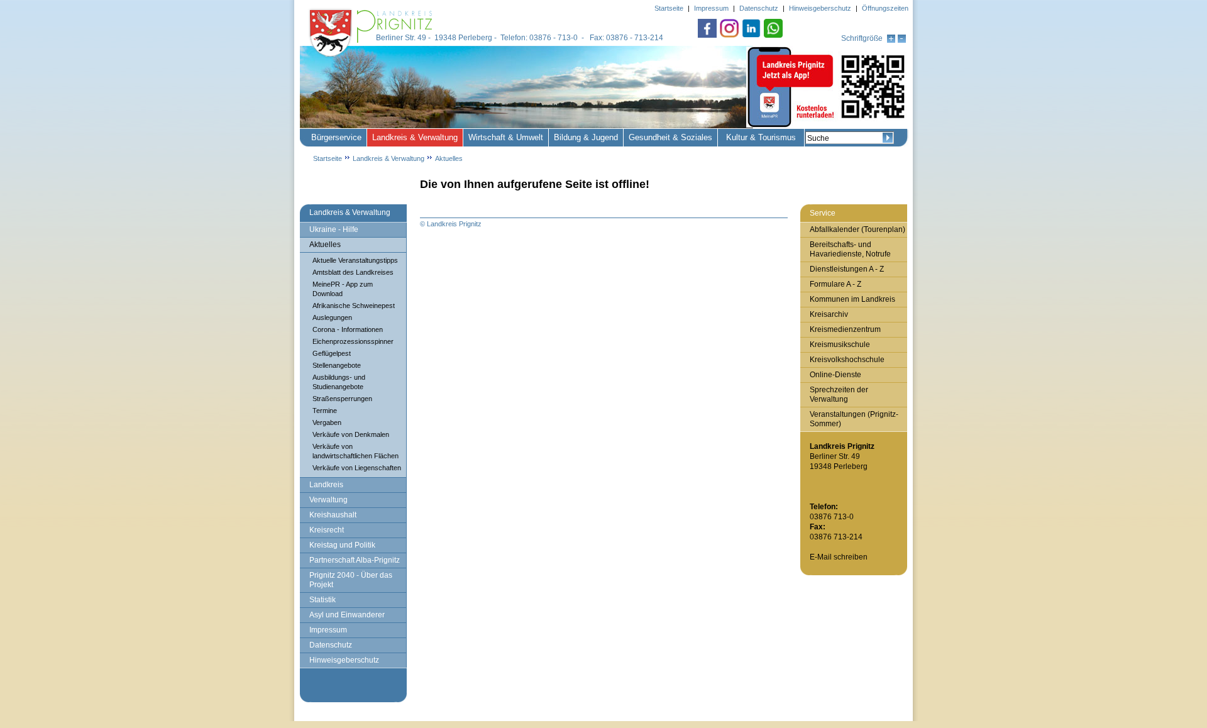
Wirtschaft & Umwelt (505, 137)
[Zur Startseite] (372, 57)
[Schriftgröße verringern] (902, 40)
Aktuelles (449, 158)
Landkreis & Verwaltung (415, 137)
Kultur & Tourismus (761, 137)
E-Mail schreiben (839, 557)
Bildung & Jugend (586, 137)
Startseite (327, 158)
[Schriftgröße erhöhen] (891, 40)
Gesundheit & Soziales (670, 137)
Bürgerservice (336, 137)
